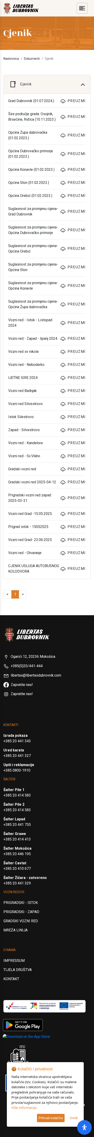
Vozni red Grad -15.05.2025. (30, 513)
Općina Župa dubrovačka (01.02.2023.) (27, 135)
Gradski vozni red (22, 469)
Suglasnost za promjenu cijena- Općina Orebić (33, 248)
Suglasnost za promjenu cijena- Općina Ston (33, 267)
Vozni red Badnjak (22, 391)
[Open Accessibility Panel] (84, 1127)
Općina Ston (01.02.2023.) (28, 182)
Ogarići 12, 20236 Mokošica (33, 656)
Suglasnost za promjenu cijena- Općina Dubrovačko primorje (33, 230)
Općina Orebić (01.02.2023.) (30, 195)
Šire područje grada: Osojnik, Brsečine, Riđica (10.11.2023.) (32, 117)
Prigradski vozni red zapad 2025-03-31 (29, 498)
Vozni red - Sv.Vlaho (24, 456)
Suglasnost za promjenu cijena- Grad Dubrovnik (33, 211)
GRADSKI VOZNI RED (20, 921)
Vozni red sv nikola (23, 351)
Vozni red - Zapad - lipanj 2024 (32, 338)
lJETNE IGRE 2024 (23, 377)
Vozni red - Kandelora (25, 443)
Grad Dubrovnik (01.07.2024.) (31, 101)
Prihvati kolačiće (51, 1118)
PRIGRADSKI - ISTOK (20, 902)
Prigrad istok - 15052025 (28, 527)
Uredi (74, 1118)
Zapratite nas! (22, 685)
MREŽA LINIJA (15, 930)
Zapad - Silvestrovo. (24, 430)
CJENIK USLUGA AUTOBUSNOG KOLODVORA (33, 569)
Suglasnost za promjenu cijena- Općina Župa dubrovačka (33, 304)
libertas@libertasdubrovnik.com (36, 675)
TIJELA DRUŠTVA (17, 970)
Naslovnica (11, 58)
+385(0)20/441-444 (27, 666)
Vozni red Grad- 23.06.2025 (30, 540)
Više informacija (24, 1107)
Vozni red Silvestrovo (25, 404)
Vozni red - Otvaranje (25, 553)
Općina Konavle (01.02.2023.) (31, 169)
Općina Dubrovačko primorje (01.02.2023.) (30, 154)
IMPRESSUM (14, 960)
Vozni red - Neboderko (26, 364)
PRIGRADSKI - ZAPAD (21, 912)
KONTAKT (11, 979)
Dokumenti (32, 58)
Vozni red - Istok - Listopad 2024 (30, 323)
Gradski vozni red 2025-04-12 (32, 482)
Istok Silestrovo (21, 417)
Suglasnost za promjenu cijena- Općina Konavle (33, 286)
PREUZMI (77, 101)
